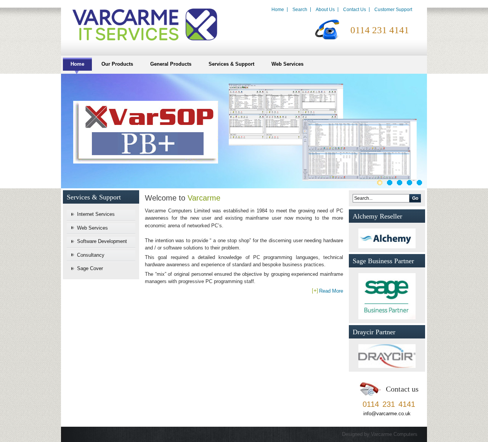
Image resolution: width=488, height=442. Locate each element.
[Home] (141, 23)
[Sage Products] (244, 186)
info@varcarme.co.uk (387, 413)
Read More (331, 291)
